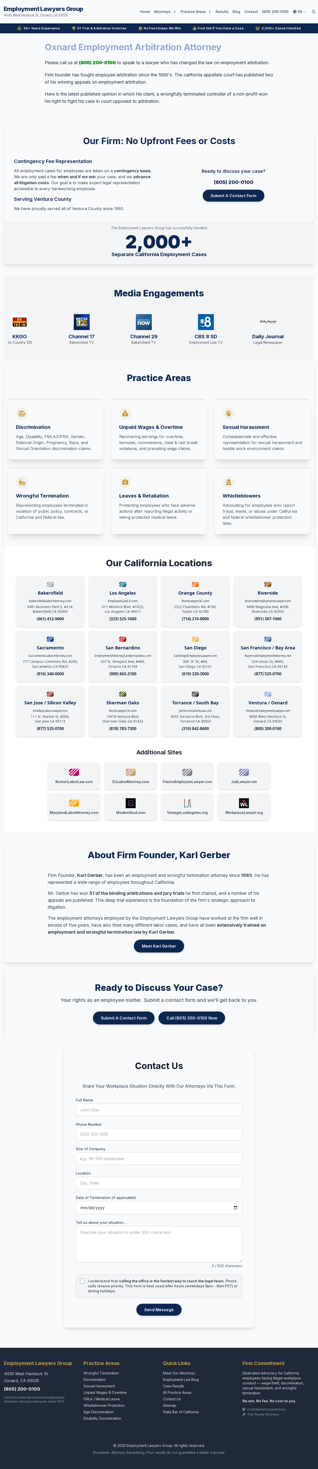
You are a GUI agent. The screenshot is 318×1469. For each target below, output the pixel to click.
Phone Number (89, 1124)
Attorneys (162, 11)
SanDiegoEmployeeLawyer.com (195, 656)
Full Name (84, 1100)
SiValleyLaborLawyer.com (50, 711)
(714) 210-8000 (195, 619)
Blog (236, 11)
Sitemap (169, 1405)
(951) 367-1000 (267, 619)
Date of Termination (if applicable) (106, 1197)
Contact (251, 11)
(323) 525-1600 (122, 619)
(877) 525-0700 (267, 674)
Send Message (159, 1309)
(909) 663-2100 (122, 674)
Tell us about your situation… (101, 1222)
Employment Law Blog (181, 1379)
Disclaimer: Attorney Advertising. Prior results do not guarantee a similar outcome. (159, 1452)
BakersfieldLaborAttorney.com (50, 601)
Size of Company (90, 1149)
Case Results (173, 1386)
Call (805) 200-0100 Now (191, 1018)
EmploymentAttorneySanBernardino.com (122, 656)
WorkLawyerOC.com (195, 601)
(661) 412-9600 (50, 619)
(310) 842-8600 (195, 728)
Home (145, 11)
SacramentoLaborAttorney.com (50, 656)
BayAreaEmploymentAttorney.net (268, 656)
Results (222, 11)
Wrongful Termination (101, 1373)
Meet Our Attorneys (179, 1373)
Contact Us (172, 1399)
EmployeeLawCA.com (123, 601)
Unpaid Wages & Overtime (105, 1392)
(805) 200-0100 (275, 11)
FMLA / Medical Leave (101, 1399)
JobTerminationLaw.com (195, 711)
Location (83, 1173)
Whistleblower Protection (104, 1405)
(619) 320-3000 (195, 674)
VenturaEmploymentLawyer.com (268, 711)
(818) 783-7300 (122, 728)
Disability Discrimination (102, 1418)
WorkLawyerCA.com (123, 711)
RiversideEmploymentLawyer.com (268, 601)
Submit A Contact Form (233, 195)
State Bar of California (181, 1412)
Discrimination (94, 1379)
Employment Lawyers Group (43, 11)
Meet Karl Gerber (159, 946)
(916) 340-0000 (50, 674)
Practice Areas (193, 11)
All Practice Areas (177, 1392)
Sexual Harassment (99, 1386)
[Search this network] (313, 11)
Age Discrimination (98, 1412)
